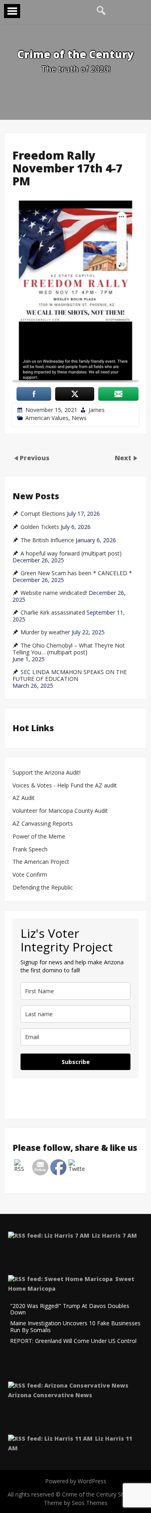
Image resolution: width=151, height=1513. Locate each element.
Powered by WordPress (75, 1481)
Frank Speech (30, 849)
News (79, 418)
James (97, 410)
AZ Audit (23, 798)
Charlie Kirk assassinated (53, 612)
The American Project (40, 862)
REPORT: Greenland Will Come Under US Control (73, 1341)
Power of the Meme (38, 836)
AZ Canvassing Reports (42, 823)
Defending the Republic (42, 887)
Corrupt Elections (43, 513)
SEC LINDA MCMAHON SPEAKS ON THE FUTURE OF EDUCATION (69, 675)
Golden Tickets (40, 527)
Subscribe (76, 1062)
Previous (35, 457)
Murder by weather (45, 632)
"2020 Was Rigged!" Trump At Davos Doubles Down (69, 1309)
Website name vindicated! (54, 593)
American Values (46, 418)
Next (124, 457)
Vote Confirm (29, 874)
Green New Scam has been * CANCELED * (76, 573)
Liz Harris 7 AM (114, 1235)
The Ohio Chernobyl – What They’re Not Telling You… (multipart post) (68, 649)
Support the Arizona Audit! (46, 772)
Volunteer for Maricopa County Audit (61, 811)
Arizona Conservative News (50, 1395)
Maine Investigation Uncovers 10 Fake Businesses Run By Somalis (75, 1327)
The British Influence (47, 540)
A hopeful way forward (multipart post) (71, 553)
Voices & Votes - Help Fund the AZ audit (64, 785)
